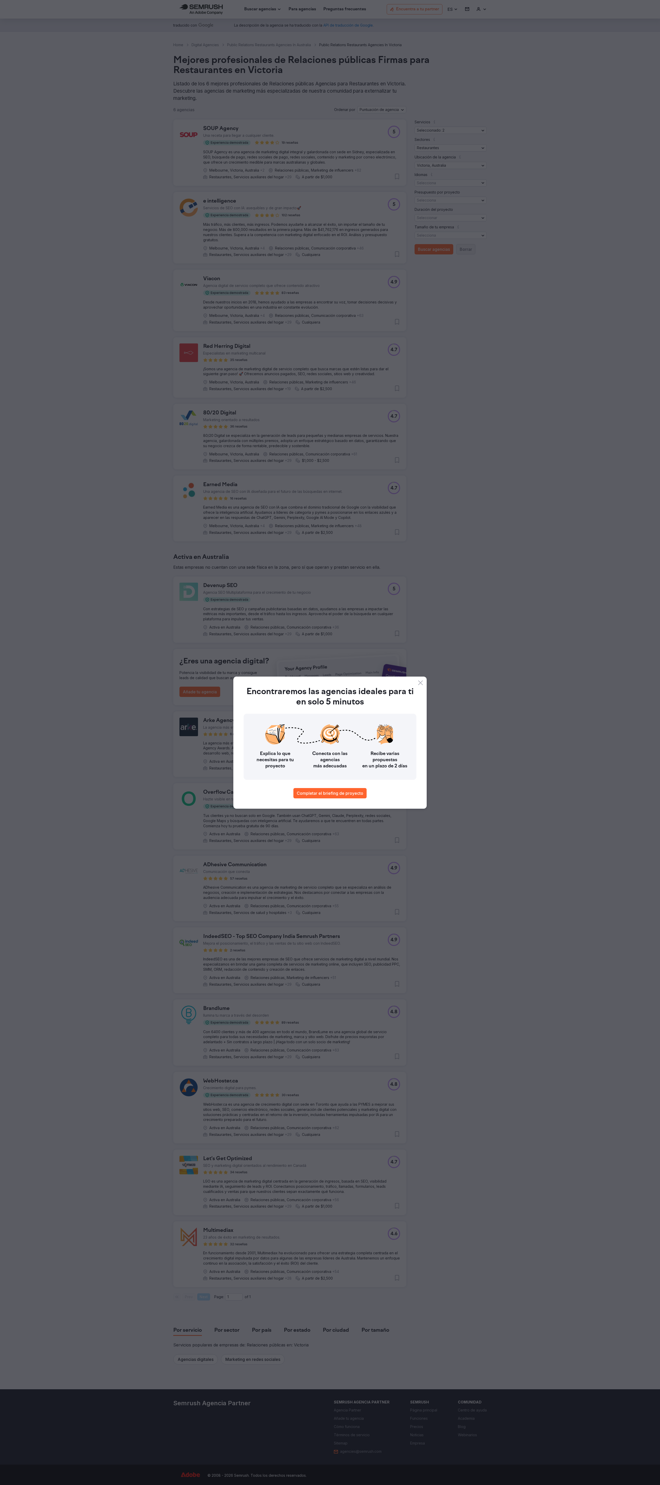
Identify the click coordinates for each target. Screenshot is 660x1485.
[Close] (420, 683)
